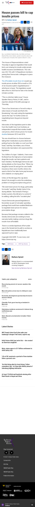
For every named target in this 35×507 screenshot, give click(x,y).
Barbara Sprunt (12, 20)
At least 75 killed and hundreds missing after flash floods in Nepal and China (16, 375)
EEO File (6, 464)
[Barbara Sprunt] (6, 259)
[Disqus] (17, 410)
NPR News (11, 244)
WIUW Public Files (8, 472)
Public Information (9, 475)
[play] (3, 505)
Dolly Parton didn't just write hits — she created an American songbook (17, 341)
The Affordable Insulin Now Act (13, 81)
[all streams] (32, 505)
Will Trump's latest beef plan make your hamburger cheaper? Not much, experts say (16, 333)
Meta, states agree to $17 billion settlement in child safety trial (17, 349)
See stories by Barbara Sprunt (22, 268)
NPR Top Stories (23, 244)
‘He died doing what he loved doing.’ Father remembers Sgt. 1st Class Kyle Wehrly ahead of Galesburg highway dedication (17, 366)
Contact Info (7, 460)
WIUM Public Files (8, 468)
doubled (5, 134)
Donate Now (27, 2)
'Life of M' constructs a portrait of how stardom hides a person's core (17, 357)
